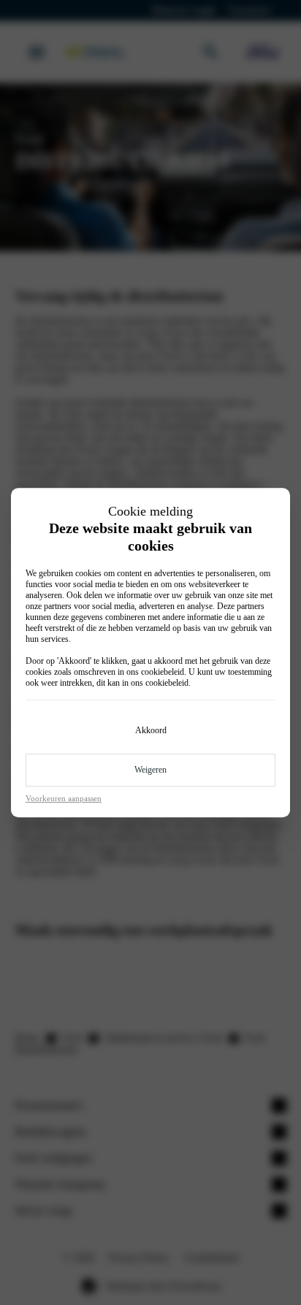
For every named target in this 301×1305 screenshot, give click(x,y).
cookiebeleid (162, 672)
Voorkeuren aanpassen (64, 798)
